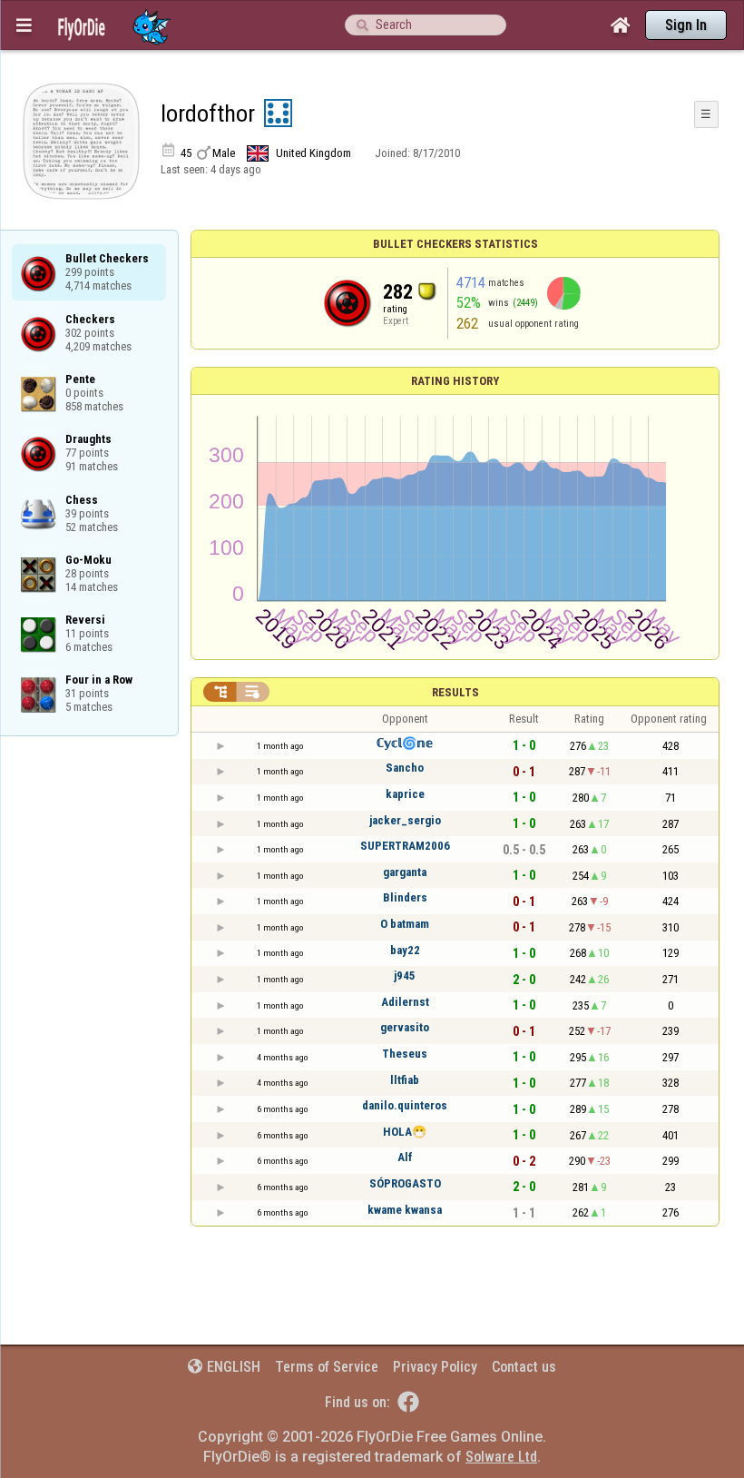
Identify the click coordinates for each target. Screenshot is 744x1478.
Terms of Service (326, 1366)
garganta (404, 872)
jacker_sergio (405, 820)
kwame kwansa (404, 1210)
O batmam (404, 924)
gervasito (404, 1027)
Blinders (405, 897)
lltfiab (404, 1080)
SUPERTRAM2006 (405, 845)
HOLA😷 (404, 1131)
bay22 (405, 950)
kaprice (405, 794)
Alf (405, 1157)
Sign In (686, 25)
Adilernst (405, 1002)
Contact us (524, 1366)
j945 (405, 975)
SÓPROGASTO (405, 1183)
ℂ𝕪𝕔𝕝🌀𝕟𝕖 (405, 743)
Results (455, 692)
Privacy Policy (435, 1366)
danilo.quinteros (404, 1105)
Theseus (404, 1053)
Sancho (405, 767)
